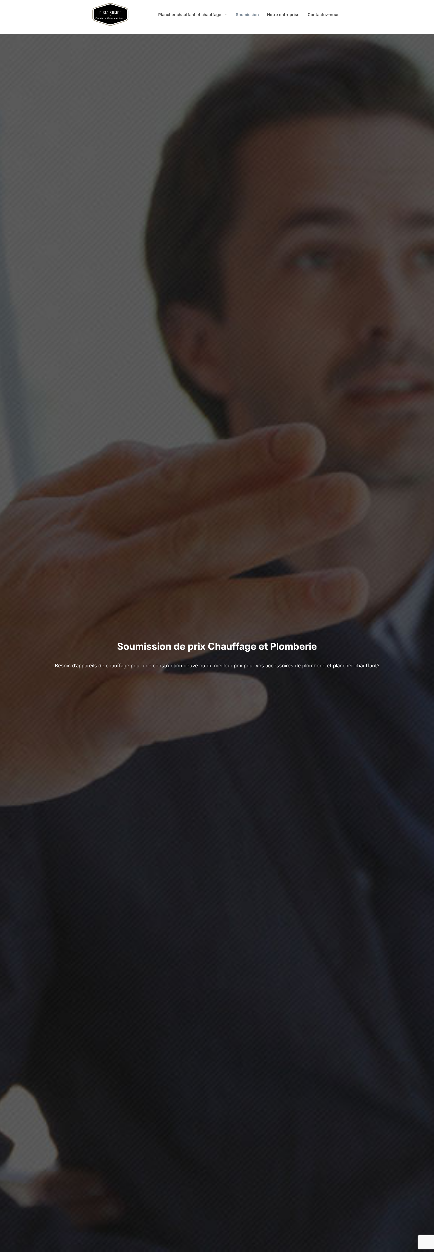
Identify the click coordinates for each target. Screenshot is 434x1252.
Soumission (247, 14)
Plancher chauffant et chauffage (189, 14)
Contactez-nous (324, 14)
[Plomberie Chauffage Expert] (110, 14)
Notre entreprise (283, 14)
